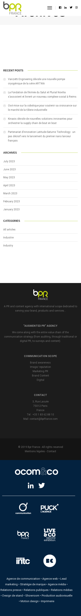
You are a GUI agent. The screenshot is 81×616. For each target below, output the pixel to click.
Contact (51, 451)
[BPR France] (12, 8)
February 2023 (11, 201)
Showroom (32, 595)
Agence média (57, 584)
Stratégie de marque (33, 584)
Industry (8, 245)
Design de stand (12, 595)
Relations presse (10, 590)
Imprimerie (47, 601)
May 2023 (9, 177)
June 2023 (9, 169)
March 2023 (10, 193)
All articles (9, 229)
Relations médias (62, 590)
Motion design (30, 601)
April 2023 (9, 185)
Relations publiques (36, 590)
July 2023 (9, 161)
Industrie (8, 237)
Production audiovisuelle (57, 595)
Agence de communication (23, 578)
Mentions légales (35, 451)
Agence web (50, 578)
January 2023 (11, 209)
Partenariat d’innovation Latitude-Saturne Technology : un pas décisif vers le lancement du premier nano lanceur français (41, 136)
